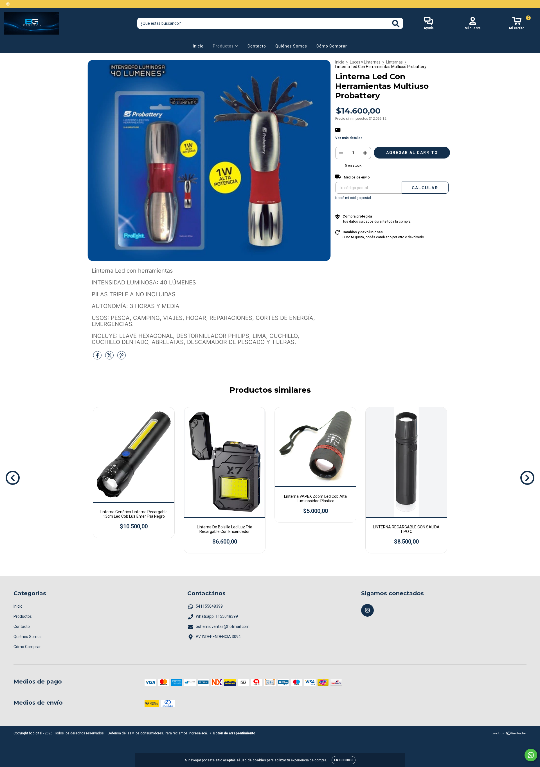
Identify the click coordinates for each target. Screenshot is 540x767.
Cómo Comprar (331, 46)
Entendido (343, 760)
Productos (224, 46)
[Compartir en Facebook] (97, 357)
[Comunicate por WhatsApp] (531, 755)
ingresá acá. (198, 733)
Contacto (257, 46)
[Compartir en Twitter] (109, 357)
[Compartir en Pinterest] (121, 357)
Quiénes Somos (291, 46)
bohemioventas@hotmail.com (222, 626)
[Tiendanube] (508, 734)
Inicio (198, 46)
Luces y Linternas (365, 62)
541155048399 (209, 606)
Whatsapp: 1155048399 (217, 616)
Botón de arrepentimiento (234, 733)
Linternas (394, 62)
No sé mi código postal (353, 198)
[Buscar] (395, 23)
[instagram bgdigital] (8, 4)
